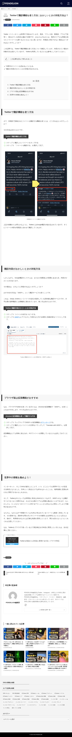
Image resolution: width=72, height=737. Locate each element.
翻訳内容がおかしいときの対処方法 (22, 88)
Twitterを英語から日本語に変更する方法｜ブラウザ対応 (39, 541)
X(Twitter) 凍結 (51, 696)
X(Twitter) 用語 (26, 699)
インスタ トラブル (33, 702)
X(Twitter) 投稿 (6, 699)
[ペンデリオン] (10, 3)
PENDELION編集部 (13, 602)
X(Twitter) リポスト (29, 696)
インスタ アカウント (8, 702)
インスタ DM (54, 699)
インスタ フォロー (44, 702)
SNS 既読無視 (16, 693)
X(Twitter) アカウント (46, 693)
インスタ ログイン (32, 705)
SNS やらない (6, 693)
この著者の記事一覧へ (45, 609)
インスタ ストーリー (21, 702)
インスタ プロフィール (9, 705)
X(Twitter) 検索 (16, 699)
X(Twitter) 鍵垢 (45, 699)
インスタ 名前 (51, 705)
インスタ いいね (64, 699)
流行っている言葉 (16, 708)
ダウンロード (45, 422)
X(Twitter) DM (25, 693)
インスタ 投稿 (61, 705)
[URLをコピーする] (64, 25)
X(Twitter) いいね (35, 693)
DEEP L (17, 317)
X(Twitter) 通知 (35, 699)
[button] (8, 25)
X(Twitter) (8, 19)
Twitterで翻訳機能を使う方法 (20, 85)
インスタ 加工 (42, 705)
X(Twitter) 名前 (61, 696)
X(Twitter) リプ (18, 696)
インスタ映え (6, 708)
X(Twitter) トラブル (59, 693)
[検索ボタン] (61, 3)
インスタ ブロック (56, 702)
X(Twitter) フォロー (8, 696)
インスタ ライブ (21, 705)
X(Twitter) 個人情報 (41, 696)
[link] (25, 605)
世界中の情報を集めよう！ (19, 95)
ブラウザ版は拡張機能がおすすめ (22, 91)
